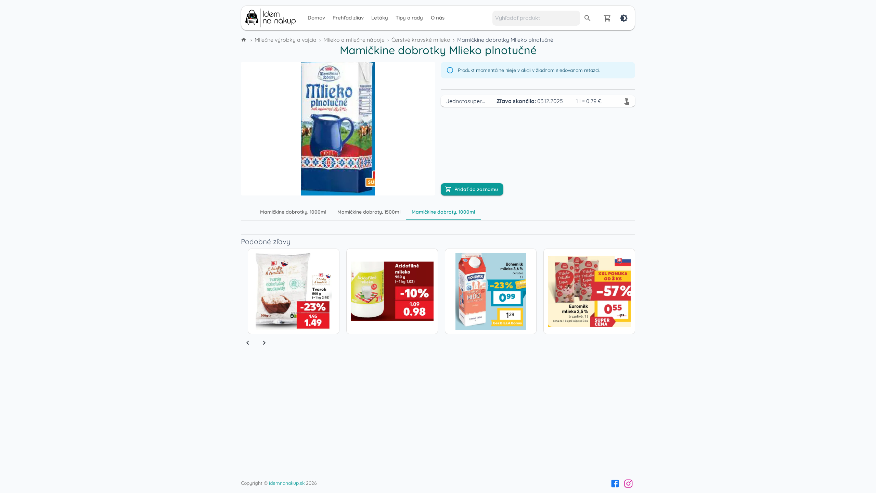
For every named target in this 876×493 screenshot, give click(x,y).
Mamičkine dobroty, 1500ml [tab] (369, 212)
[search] (587, 18)
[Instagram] (628, 483)
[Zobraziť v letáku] (626, 101)
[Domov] (244, 39)
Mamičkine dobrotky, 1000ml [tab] (293, 212)
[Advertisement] (195, 146)
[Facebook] (615, 483)
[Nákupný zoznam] (607, 18)
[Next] (264, 343)
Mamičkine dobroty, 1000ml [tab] (443, 212)
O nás (438, 17)
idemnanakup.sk (287, 483)
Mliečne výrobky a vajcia (286, 39)
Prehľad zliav (348, 17)
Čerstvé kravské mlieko (420, 39)
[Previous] (248, 343)
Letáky (379, 17)
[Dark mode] (624, 18)
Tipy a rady (409, 17)
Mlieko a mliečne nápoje (354, 39)
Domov (316, 17)
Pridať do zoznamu (476, 189)
